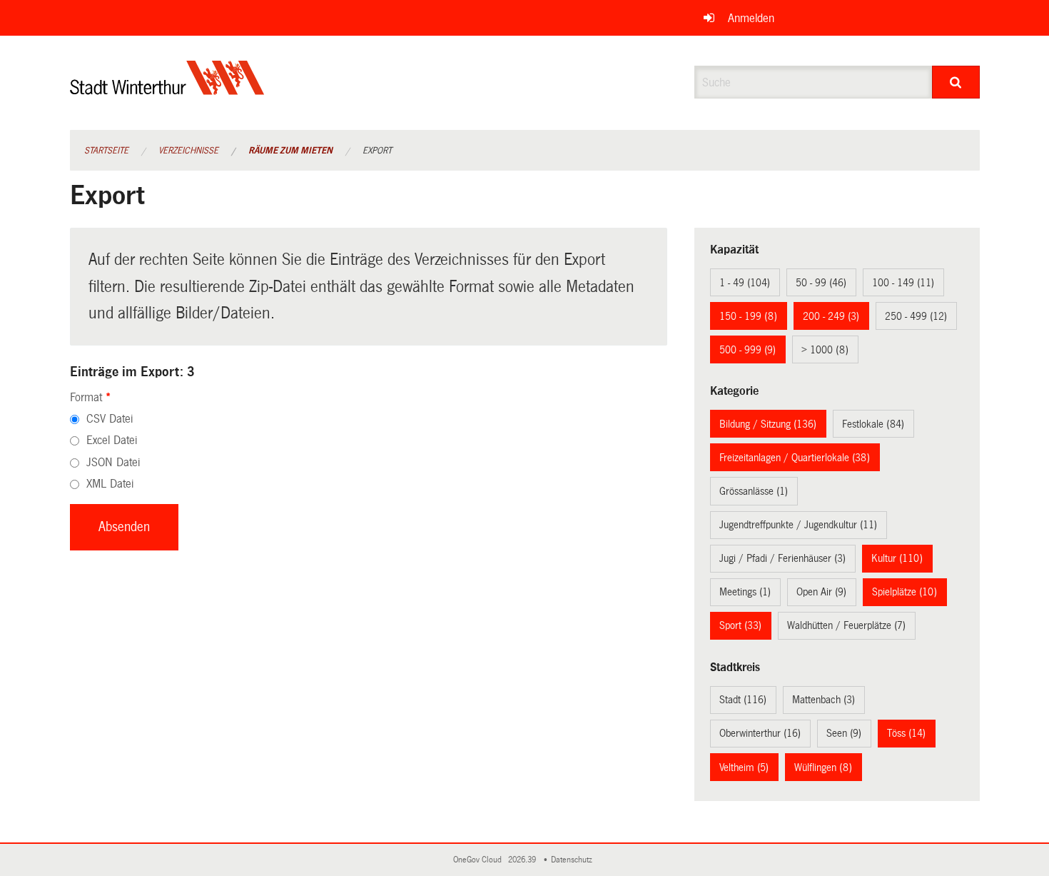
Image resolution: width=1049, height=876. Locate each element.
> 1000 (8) (824, 350)
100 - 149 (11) (903, 282)
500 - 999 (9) (747, 350)
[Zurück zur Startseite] (167, 90)
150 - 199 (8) (748, 316)
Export (377, 151)
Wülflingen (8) (823, 767)
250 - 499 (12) (916, 316)
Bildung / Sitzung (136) (767, 424)
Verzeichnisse (188, 151)
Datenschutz (574, 860)
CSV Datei (109, 419)
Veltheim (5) (744, 767)
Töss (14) (906, 733)
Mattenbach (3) (823, 699)
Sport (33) (740, 625)
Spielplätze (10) (904, 592)
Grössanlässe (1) (753, 491)
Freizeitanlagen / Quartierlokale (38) (794, 457)
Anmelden (751, 18)
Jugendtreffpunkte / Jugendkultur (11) (798, 524)
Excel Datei (111, 440)
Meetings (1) (745, 592)
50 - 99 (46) (821, 282)
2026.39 (523, 860)
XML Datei (109, 484)
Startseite (106, 151)
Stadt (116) (742, 699)
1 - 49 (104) (744, 282)
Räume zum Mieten (290, 151)
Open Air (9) (821, 592)
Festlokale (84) (873, 424)
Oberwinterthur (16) (760, 733)
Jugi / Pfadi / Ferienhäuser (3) (782, 558)
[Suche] (956, 82)
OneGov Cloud (479, 860)
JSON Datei (113, 462)
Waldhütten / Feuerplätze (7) (846, 625)
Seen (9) (843, 733)
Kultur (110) (897, 558)
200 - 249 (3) (831, 316)
